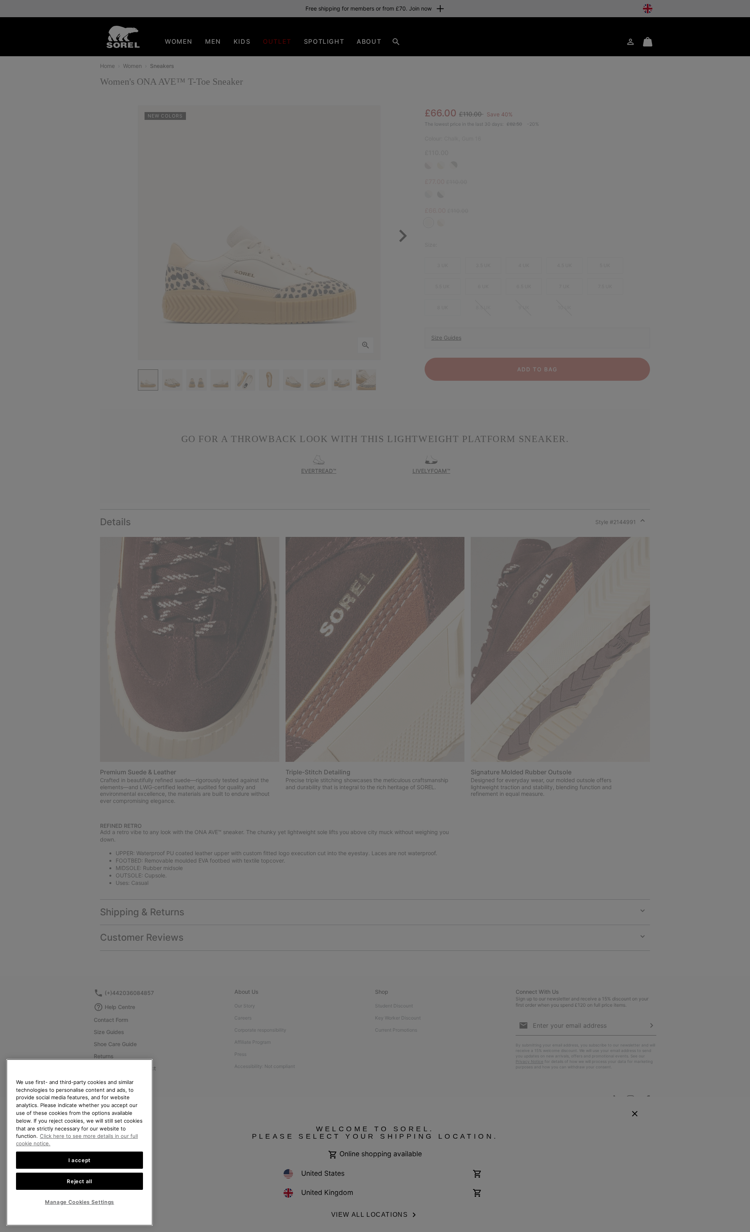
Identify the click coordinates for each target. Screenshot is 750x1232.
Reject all (79, 1181)
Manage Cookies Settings (79, 1202)
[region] (79, 1142)
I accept (79, 1160)
